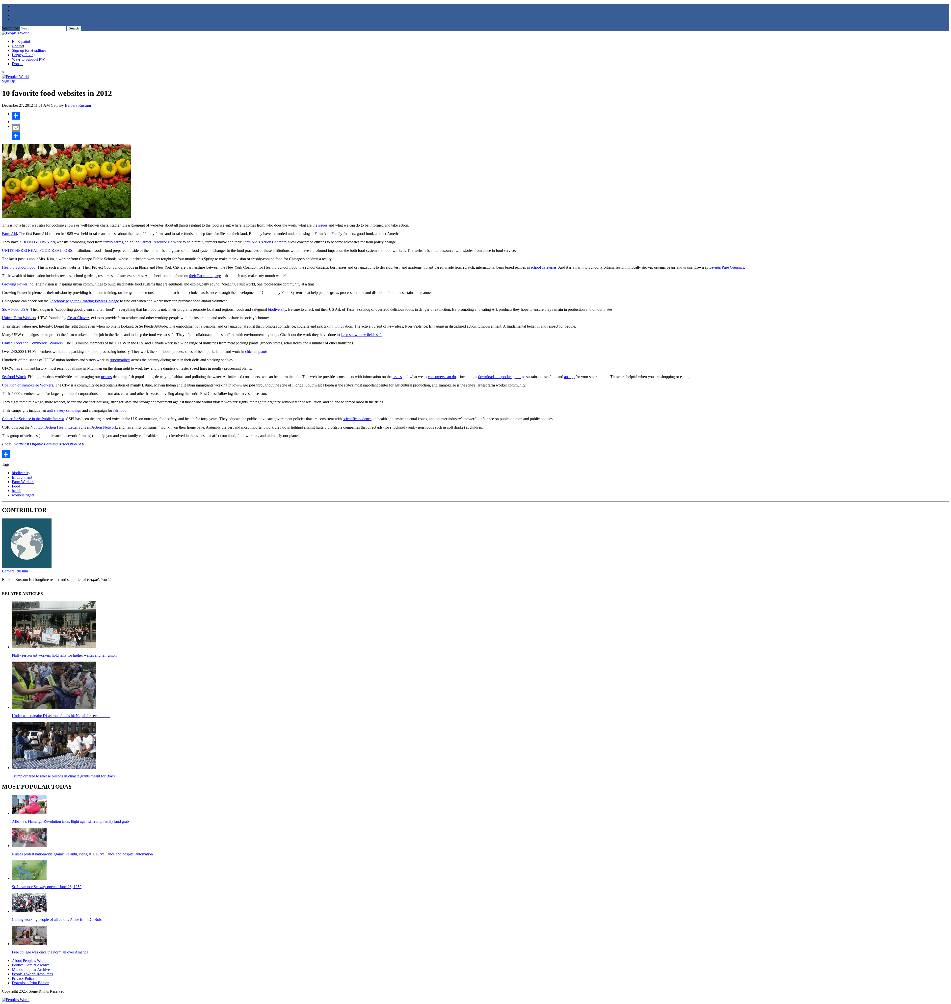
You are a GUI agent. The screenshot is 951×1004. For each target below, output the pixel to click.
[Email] (480, 128)
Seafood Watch (14, 377)
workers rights (23, 495)
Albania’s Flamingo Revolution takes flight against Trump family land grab (70, 821)
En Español (21, 41)
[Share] (480, 116)
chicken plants (256, 351)
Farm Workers (23, 482)
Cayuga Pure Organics (726, 267)
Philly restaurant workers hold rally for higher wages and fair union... (66, 655)
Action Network (104, 427)
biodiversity (277, 309)
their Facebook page (205, 276)
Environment (22, 477)
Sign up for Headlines (29, 50)
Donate (17, 64)
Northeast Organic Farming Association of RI (49, 444)
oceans (106, 377)
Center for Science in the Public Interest (33, 419)
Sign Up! (9, 81)
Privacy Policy (23, 978)
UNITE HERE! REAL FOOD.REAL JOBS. (37, 250)
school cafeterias (543, 267)
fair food (120, 410)
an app (569, 377)
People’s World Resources (32, 974)
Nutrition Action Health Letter (53, 427)
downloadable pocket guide (499, 377)
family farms (113, 242)
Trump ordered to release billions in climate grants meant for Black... (65, 776)
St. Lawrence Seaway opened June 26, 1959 (46, 887)
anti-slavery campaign (64, 410)
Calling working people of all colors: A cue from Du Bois (57, 919)
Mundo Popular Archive (31, 969)
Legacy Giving (23, 55)
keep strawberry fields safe (361, 335)
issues (322, 225)
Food (16, 486)
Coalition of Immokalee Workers (27, 385)
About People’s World (29, 960)
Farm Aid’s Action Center (262, 242)
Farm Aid (9, 234)
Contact (18, 46)
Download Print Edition (30, 983)
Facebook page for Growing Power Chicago (84, 301)
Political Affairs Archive (31, 965)
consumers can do (442, 377)
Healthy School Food (18, 267)
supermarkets (120, 360)
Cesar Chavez (78, 318)
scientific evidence (357, 419)
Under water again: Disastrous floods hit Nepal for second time (61, 716)
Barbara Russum (78, 105)
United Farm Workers (19, 318)
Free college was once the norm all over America (50, 952)
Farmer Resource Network (161, 242)
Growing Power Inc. (18, 284)
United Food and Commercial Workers (32, 343)
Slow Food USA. (15, 309)
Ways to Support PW (28, 59)
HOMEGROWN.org (39, 242)
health (16, 491)
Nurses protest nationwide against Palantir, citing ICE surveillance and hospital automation (82, 854)
